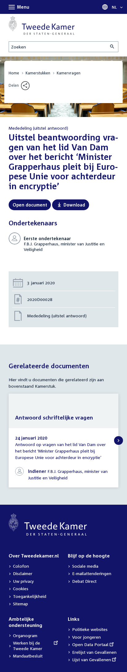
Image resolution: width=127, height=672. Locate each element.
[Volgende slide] (118, 440)
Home (14, 73)
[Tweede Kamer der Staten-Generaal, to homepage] (42, 25)
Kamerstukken (38, 73)
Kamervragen (68, 73)
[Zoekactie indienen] (112, 46)
